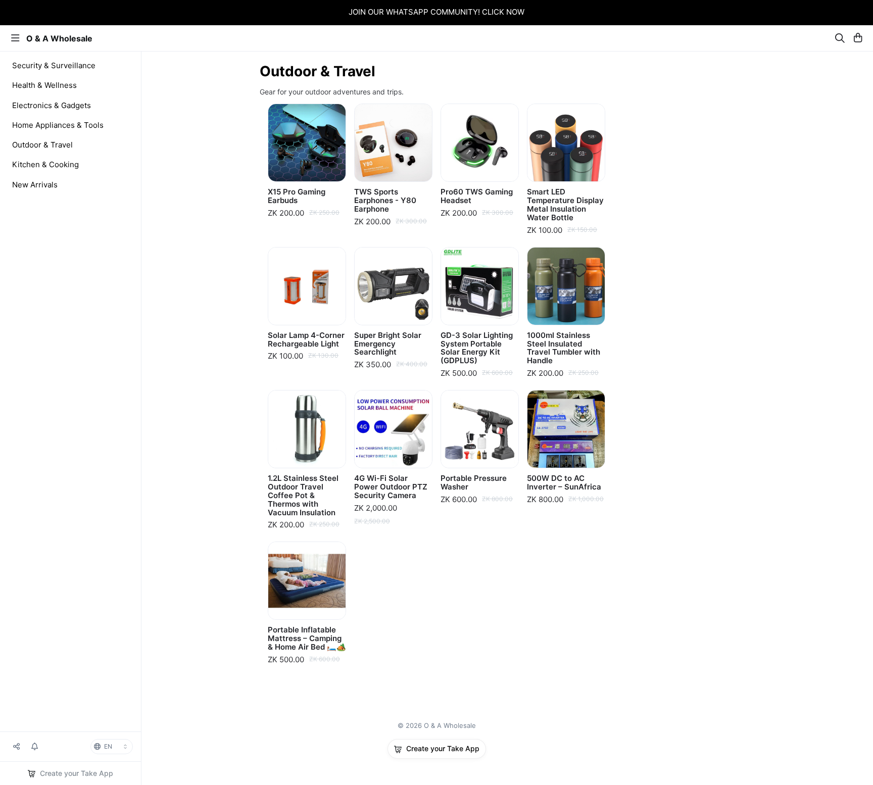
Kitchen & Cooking (45, 164)
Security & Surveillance (53, 65)
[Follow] (34, 746)
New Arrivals (35, 184)
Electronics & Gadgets (51, 105)
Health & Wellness (44, 85)
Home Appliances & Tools (58, 125)
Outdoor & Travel (42, 145)
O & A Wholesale (59, 38)
